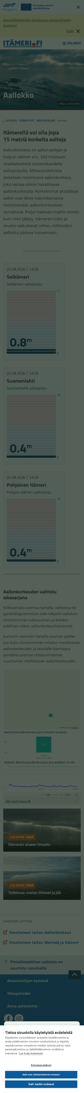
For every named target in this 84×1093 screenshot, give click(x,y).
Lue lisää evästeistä (31, 1053)
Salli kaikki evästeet (41, 1084)
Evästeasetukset (41, 1065)
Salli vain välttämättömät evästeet (41, 1074)
